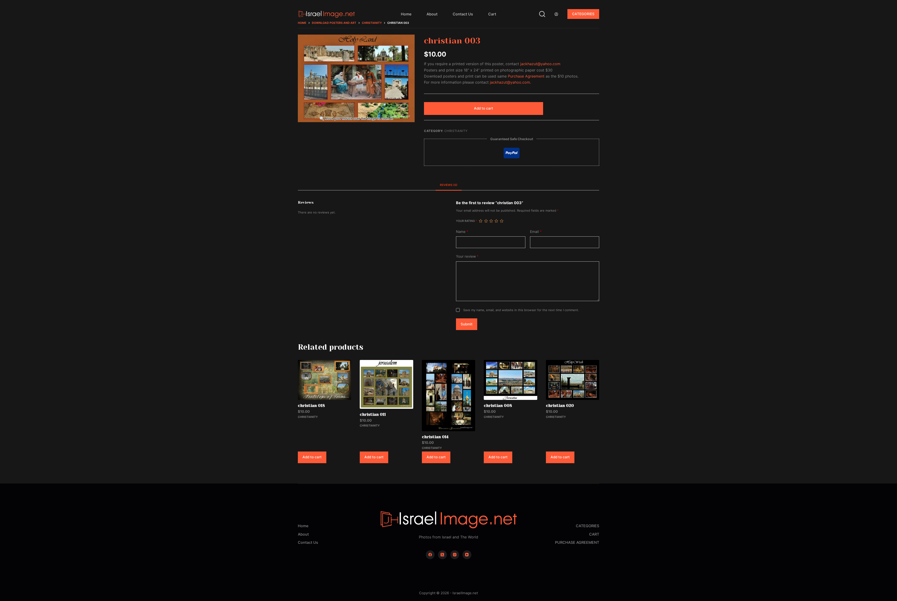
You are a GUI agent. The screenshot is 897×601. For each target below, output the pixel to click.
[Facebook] (430, 554)
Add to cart (483, 108)
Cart (492, 14)
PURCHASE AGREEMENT (577, 542)
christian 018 (311, 405)
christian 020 (560, 405)
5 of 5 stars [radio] (501, 221)
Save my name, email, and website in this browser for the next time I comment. (521, 310)
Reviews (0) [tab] (448, 185)
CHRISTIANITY (456, 131)
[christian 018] (324, 380)
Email (536, 231)
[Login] (556, 14)
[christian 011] (386, 384)
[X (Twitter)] (442, 554)
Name (462, 231)
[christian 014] (448, 395)
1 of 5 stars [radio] (480, 221)
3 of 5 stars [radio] (491, 221)
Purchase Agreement (526, 76)
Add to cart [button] (312, 457)
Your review (467, 256)
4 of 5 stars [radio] (496, 221)
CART (594, 534)
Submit (467, 324)
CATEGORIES (583, 14)
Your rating (466, 221)
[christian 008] (510, 380)
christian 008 (498, 405)
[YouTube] (467, 554)
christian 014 (435, 436)
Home (406, 14)
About (432, 14)
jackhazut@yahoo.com (540, 63)
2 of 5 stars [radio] (486, 221)
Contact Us (463, 14)
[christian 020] (572, 380)
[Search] (542, 14)
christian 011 (373, 414)
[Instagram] (454, 554)
